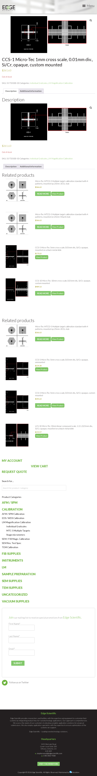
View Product (58, 194)
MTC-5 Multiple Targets (18, 530)
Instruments (12, 560)
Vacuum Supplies (15, 601)
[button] (91, 20)
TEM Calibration (10, 547)
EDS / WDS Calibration (13, 518)
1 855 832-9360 (49, 756)
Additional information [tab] (31, 91)
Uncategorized (15, 594)
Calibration (12, 509)
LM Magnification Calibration (60, 83)
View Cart (39, 466)
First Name (14, 623)
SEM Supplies (12, 581)
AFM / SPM (9, 502)
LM (4, 567)
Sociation (75, 772)
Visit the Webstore (48, 764)
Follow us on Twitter (19, 682)
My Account (12, 460)
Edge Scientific (9, 8)
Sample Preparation (18, 574)
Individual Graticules (38, 83)
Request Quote (14, 472)
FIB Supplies (11, 553)
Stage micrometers (15, 534)
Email (12, 648)
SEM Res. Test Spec (11, 543)
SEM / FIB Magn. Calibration (16, 538)
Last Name (14, 636)
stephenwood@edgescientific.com (49, 753)
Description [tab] (11, 91)
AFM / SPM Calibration (13, 513)
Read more (43, 193)
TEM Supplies (12, 587)
